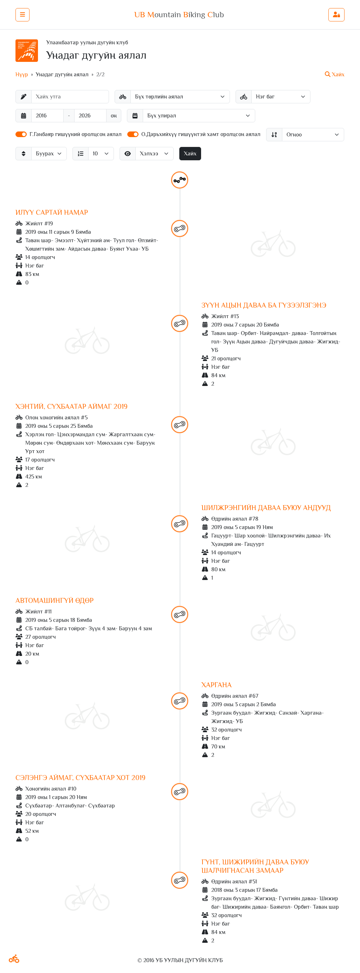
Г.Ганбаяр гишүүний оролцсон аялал (76, 134)
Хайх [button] (337, 74)
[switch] (21, 134)
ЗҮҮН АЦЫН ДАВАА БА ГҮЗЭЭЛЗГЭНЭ (263, 305)
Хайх (190, 153)
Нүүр (21, 74)
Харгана (216, 685)
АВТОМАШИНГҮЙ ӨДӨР (54, 600)
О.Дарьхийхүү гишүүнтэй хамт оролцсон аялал (201, 134)
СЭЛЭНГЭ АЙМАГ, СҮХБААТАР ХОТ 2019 (80, 777)
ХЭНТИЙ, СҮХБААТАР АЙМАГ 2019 (71, 406)
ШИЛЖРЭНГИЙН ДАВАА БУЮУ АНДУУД (266, 507)
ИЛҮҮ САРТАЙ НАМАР (51, 212)
